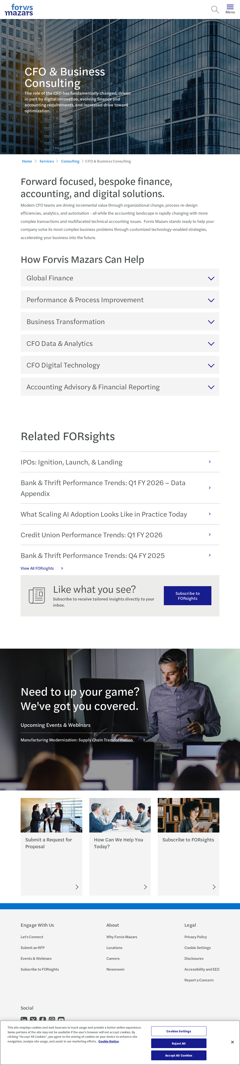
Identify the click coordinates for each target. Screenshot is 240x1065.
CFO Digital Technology (63, 365)
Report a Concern (199, 980)
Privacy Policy (195, 936)
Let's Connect (32, 936)
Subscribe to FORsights (188, 595)
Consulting (70, 161)
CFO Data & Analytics (59, 343)
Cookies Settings (178, 1031)
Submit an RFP (33, 947)
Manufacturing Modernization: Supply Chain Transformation (77, 740)
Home (27, 161)
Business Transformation (65, 321)
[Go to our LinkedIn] (24, 1020)
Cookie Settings (197, 947)
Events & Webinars (36, 958)
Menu (230, 12)
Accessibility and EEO (201, 969)
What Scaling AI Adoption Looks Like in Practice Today (104, 514)
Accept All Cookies (178, 1055)
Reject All (179, 1043)
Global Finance (49, 278)
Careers (113, 958)
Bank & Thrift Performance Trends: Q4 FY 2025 (93, 555)
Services (47, 161)
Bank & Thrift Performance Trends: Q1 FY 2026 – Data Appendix (103, 487)
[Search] (215, 9)
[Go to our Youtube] (61, 1020)
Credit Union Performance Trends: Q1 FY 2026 (91, 534)
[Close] (232, 1042)
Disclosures (193, 958)
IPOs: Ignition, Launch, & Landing (72, 462)
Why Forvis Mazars (121, 936)
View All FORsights (37, 568)
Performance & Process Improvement (85, 299)
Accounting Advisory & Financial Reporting (93, 386)
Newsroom (115, 969)
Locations (114, 947)
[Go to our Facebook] (42, 1020)
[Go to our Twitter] (33, 1020)
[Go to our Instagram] (52, 1020)
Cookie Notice (108, 1041)
